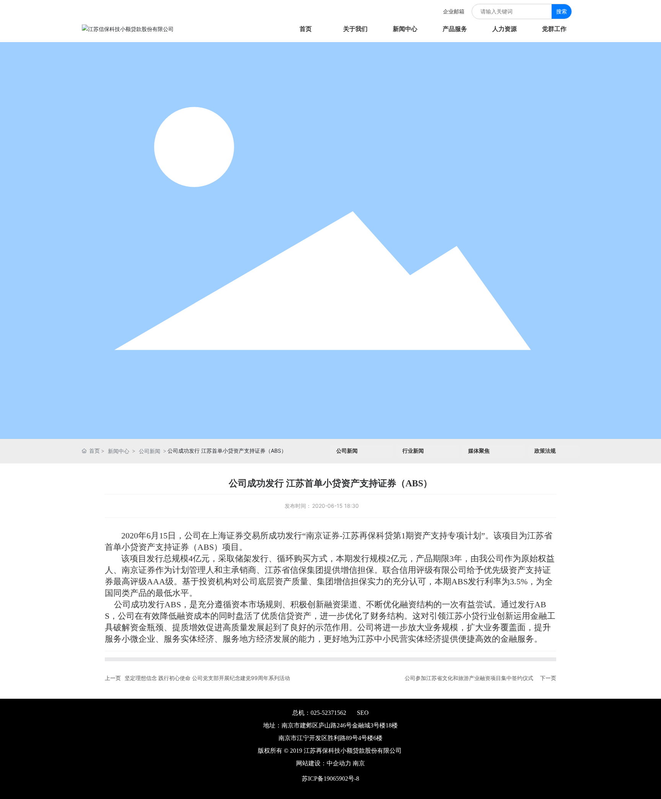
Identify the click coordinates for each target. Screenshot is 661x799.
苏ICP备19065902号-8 (330, 778)
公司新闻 (149, 451)
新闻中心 (118, 451)
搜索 (561, 11)
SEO (363, 712)
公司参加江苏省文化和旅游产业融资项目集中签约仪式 (469, 678)
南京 (359, 763)
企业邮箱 (449, 11)
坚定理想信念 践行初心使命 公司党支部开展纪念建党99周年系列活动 (207, 678)
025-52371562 (328, 712)
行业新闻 (413, 451)
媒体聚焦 (479, 451)
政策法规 (545, 451)
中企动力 (339, 763)
